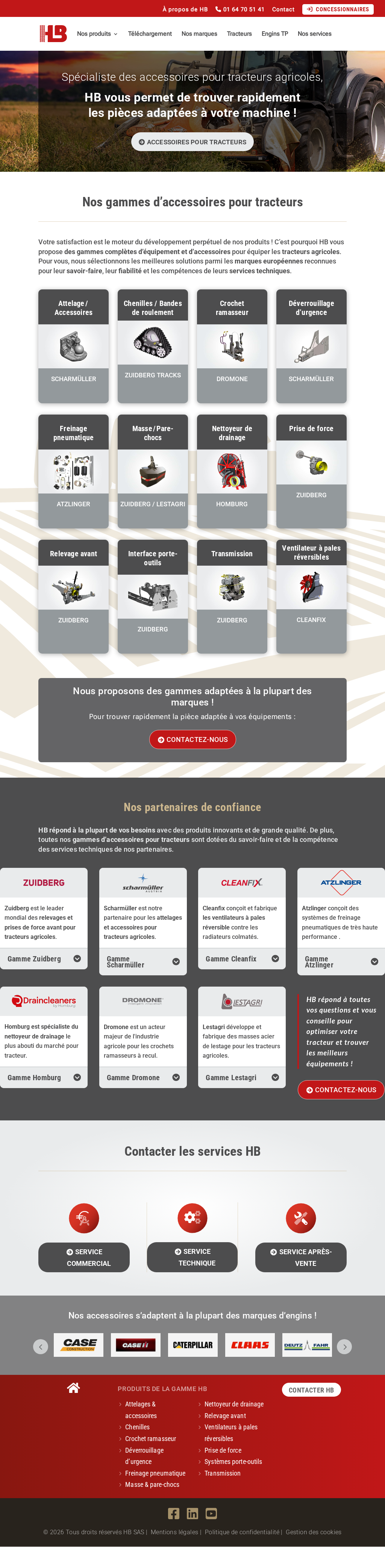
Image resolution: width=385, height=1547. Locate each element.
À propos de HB (185, 10)
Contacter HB (311, 1390)
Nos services (315, 34)
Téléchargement (150, 34)
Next (344, 1346)
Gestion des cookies (314, 1532)
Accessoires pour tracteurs (196, 142)
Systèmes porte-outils (233, 1461)
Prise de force (223, 1450)
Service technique (197, 1257)
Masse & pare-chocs (152, 1484)
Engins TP (275, 34)
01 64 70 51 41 (243, 9)
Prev (40, 1346)
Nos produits (94, 34)
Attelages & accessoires (141, 1410)
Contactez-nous (197, 739)
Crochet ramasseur (150, 1439)
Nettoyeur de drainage (234, 1404)
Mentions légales (174, 1532)
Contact (283, 10)
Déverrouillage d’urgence (144, 1456)
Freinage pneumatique (155, 1473)
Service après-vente (305, 1257)
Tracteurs (239, 34)
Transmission (223, 1473)
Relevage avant (225, 1416)
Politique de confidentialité (242, 1532)
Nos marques (199, 34)
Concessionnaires (341, 9)
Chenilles (137, 1427)
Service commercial (89, 1257)
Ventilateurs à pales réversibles (231, 1433)
